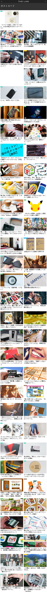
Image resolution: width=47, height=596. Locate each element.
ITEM (1, 11)
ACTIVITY (25, 50)
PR (1, 385)
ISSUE (25, 106)
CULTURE (2, 311)
